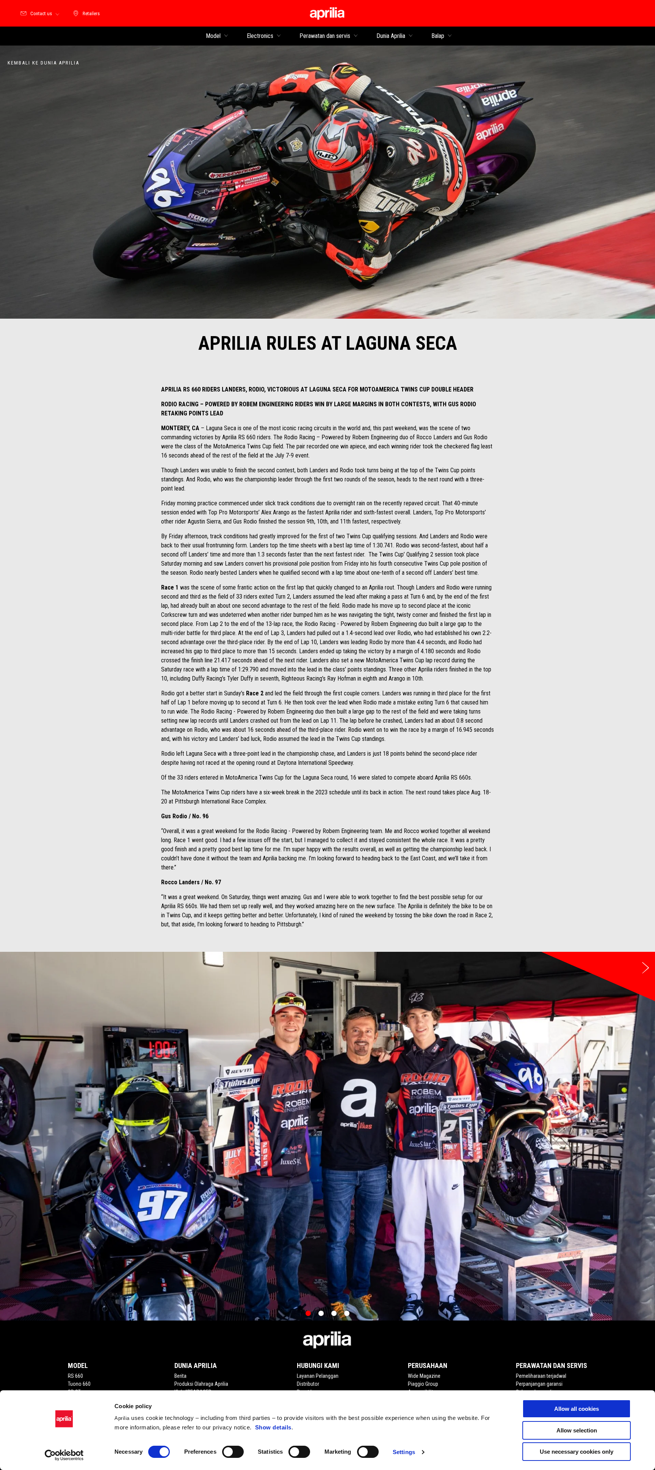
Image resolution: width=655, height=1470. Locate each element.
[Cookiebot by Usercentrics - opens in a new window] (64, 1455)
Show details (273, 1427)
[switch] (233, 1452)
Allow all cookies (576, 1409)
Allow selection (576, 1430)
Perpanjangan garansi (539, 1384)
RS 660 (75, 1376)
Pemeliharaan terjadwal (541, 1376)
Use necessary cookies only (576, 1451)
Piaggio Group (423, 1384)
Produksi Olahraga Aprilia (201, 1384)
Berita (180, 1376)
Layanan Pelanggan (317, 1376)
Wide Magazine (424, 1376)
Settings (404, 1452)
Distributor (308, 1384)
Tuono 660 (79, 1384)
